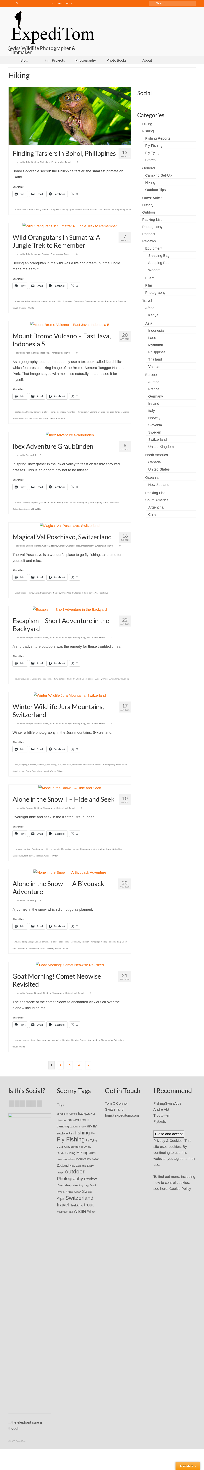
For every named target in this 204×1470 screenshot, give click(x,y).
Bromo (29, 412)
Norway (154, 418)
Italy (151, 411)
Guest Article (152, 198)
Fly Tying (152, 153)
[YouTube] (33, 1103)
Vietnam (154, 367)
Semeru (93, 412)
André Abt (161, 1109)
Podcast (148, 234)
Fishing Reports (157, 138)
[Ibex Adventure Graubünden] (70, 435)
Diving (147, 124)
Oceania (152, 478)
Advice (18, 209)
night (89, 1040)
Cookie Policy (180, 1189)
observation (88, 764)
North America (156, 455)
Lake (36, 593)
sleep (124, 764)
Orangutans (90, 301)
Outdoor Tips (73, 546)
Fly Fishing (154, 146)
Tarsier (86, 209)
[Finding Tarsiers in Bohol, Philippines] (70, 116)
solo (14, 948)
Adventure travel (32, 301)
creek (82, 1126)
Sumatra (122, 301)
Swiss (105, 679)
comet (26, 1040)
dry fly (92, 1126)
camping (26, 502)
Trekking (22, 308)
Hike (44, 679)
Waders (154, 270)
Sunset (98, 679)
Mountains (77, 764)
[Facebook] (11, 3)
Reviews (149, 241)
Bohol (31, 209)
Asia (28, 162)
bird (16, 764)
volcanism (43, 418)
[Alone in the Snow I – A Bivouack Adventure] (69, 872)
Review (90, 1179)
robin (118, 764)
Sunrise (101, 412)
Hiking (38, 209)
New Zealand (158, 485)
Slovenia (155, 425)
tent (26, 856)
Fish (71, 1133)
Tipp (86, 593)
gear (47, 764)
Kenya (153, 315)
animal (25, 209)
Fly (93, 1133)
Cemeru (37, 412)
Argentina (156, 507)
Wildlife (107, 209)
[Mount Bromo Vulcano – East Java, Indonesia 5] (69, 324)
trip (128, 679)
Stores (150, 160)
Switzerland (18, 509)
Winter (60, 771)
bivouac (37, 942)
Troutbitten (161, 1115)
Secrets (56, 593)
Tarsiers (93, 209)
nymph (60, 1172)
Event (149, 278)
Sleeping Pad (159, 263)
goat (41, 502)
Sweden (154, 432)
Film (148, 285)
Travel (68, 162)
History (147, 205)
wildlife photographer (121, 209)
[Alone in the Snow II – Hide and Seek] (69, 788)
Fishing (37, 546)
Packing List (152, 220)
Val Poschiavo (101, 593)
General (35, 353)
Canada (154, 462)
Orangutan (79, 301)
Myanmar (155, 345)
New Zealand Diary (82, 1165)
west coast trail (65, 1211)
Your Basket (60, 3)
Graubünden (50, 502)
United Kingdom (161, 447)
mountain (71, 412)
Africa (149, 308)
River (60, 1185)
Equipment (153, 248)
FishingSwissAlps (167, 1103)
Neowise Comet (78, 1040)
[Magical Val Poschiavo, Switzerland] (70, 526)
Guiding (70, 1153)
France (153, 389)
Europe (29, 546)
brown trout (78, 1119)
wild (32, 509)
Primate (78, 209)
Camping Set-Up (158, 175)
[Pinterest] (39, 1103)
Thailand (155, 359)
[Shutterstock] (40, 3)
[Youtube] (29, 3)
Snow (105, 502)
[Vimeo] (34, 3)
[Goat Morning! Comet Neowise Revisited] (70, 965)
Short (78, 679)
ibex (66, 502)
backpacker (20, 412)
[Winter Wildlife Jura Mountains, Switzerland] (70, 695)
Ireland (153, 404)
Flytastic (160, 1121)
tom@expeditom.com (122, 1115)
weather (61, 418)
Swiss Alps (114, 502)
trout (89, 1204)
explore (52, 301)
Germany (155, 396)
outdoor (45, 209)
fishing (82, 1132)
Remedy (71, 679)
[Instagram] (23, 3)
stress (90, 679)
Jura (56, 679)
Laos (152, 338)
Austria (153, 382)
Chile (152, 515)
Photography (57, 162)
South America (157, 500)
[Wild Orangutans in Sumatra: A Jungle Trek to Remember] (70, 226)
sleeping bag (96, 502)
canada (74, 1126)
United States (159, 469)
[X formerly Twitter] (17, 1103)
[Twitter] (17, 3)
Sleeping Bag (159, 256)
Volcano (53, 418)
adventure (19, 301)
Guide (60, 1153)
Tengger (110, 412)
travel (100, 209)
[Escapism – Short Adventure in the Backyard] (70, 609)
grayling (86, 1146)
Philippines (45, 162)
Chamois (32, 764)
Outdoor (35, 162)
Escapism (36, 679)
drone (28, 679)
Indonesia (35, 254)
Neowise (66, 1040)
